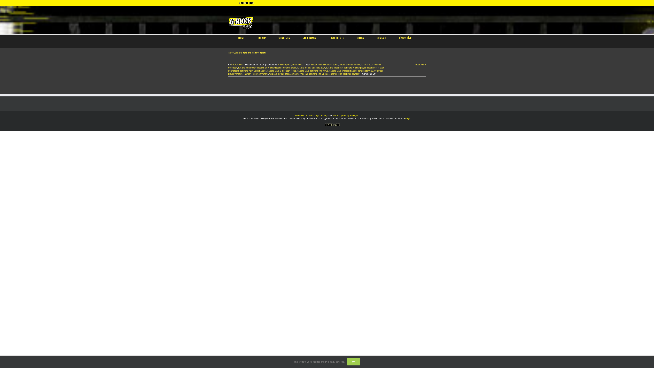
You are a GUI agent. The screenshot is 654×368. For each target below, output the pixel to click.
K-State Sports (284, 65)
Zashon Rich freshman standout (345, 74)
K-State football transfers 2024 (311, 68)
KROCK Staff (237, 65)
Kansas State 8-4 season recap (281, 71)
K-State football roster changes (282, 68)
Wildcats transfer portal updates (315, 74)
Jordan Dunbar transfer (349, 65)
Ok (353, 361)
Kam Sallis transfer (257, 71)
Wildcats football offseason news (284, 74)
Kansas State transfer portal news (312, 71)
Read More (420, 65)
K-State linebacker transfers (339, 68)
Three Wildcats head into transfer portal (247, 52)
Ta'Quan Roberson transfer (256, 74)
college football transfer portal (324, 65)
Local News (297, 65)
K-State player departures (365, 68)
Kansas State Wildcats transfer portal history (349, 71)
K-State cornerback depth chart (252, 68)
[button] (325, 44)
